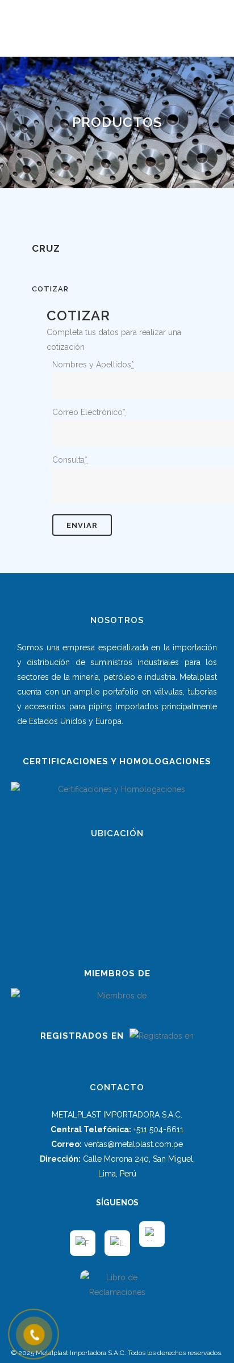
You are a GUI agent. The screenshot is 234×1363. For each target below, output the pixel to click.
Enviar (82, 525)
